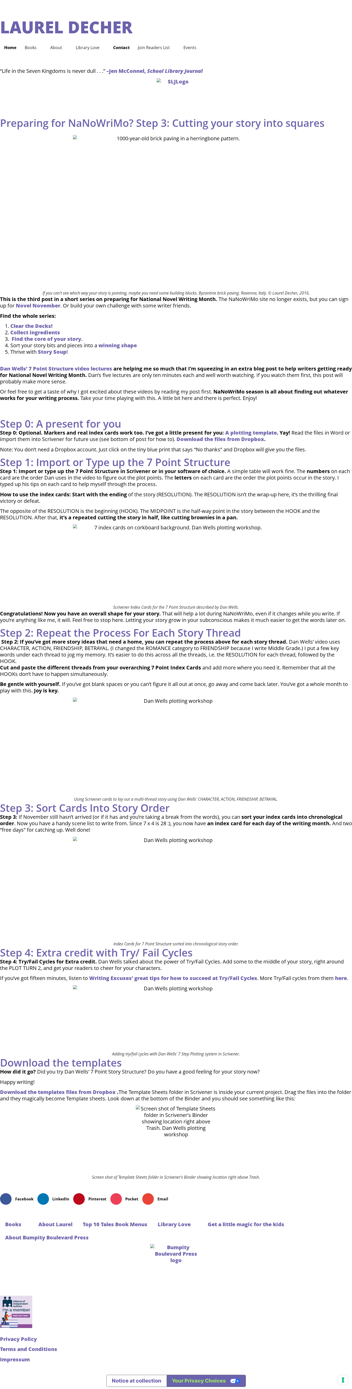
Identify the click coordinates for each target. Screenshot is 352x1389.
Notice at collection (136, 1381)
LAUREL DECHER (66, 27)
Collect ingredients (35, 332)
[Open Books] (40, 47)
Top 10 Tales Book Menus (115, 1224)
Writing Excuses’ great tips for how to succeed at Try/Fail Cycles (173, 978)
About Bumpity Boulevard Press (47, 1237)
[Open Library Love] (103, 47)
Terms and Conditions (28, 1349)
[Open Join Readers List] (173, 47)
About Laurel (55, 1224)
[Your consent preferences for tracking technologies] (343, 1380)
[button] (18, 1199)
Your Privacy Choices (199, 1381)
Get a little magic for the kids (246, 1224)
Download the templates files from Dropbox (58, 1092)
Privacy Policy (18, 1339)
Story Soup (52, 351)
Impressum (15, 1359)
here (341, 978)
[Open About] (65, 47)
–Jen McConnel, (154, 70)
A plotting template (251, 432)
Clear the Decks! (31, 325)
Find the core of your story (46, 338)
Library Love (174, 1224)
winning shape (117, 345)
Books (13, 1224)
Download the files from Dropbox (220, 439)
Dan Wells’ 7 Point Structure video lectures (56, 368)
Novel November (38, 305)
